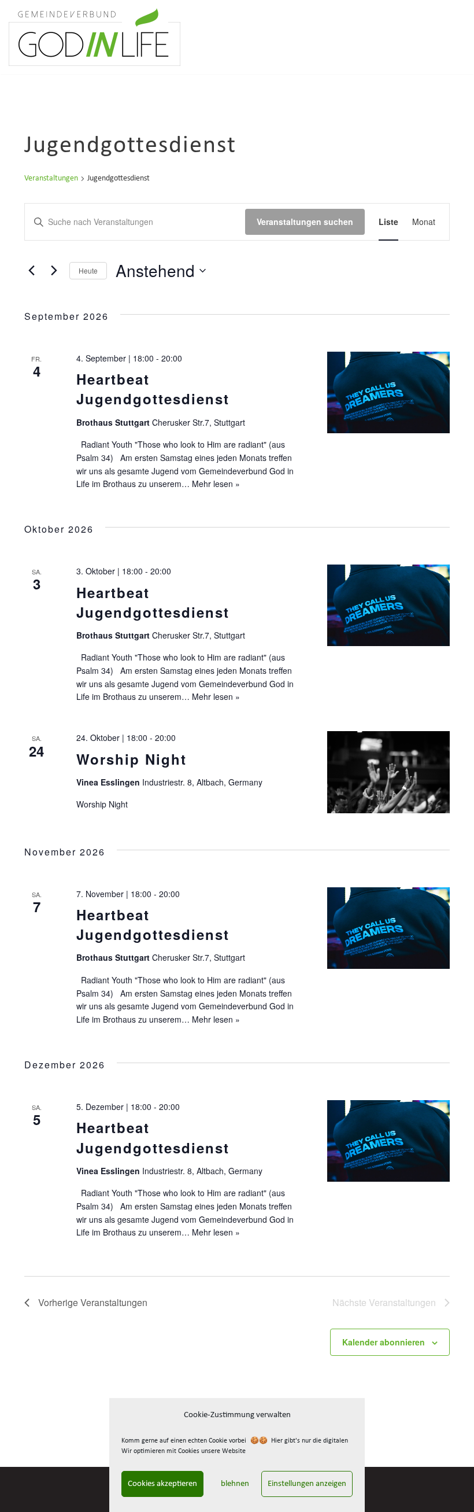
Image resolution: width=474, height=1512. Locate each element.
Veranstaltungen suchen (305, 221)
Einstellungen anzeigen (307, 1484)
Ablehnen (232, 1484)
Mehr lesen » (216, 483)
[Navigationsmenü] (451, 37)
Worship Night (131, 759)
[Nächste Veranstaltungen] (54, 271)
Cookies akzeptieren (162, 1484)
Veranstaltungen (51, 178)
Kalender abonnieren (383, 1342)
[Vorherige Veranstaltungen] (31, 271)
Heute (88, 270)
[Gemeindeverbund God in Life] (94, 37)
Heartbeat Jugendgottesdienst (152, 388)
